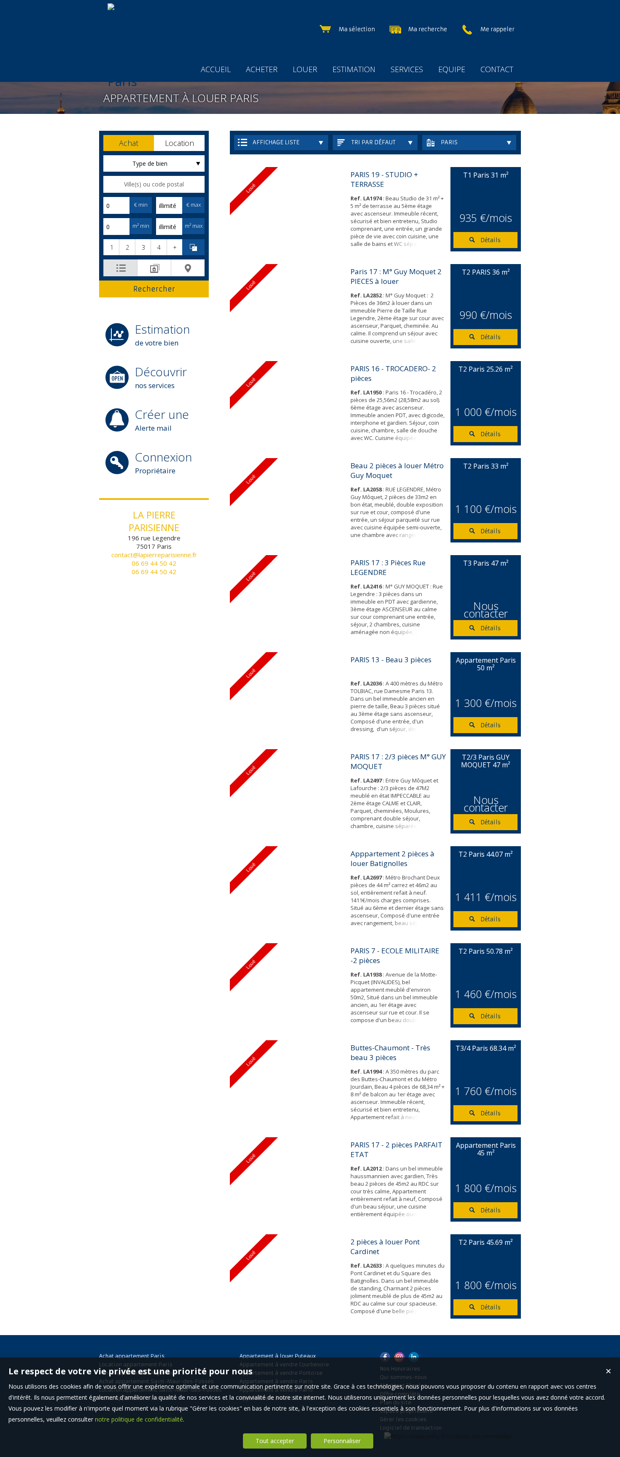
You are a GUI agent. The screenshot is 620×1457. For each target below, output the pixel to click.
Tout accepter (275, 1441)
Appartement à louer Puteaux (278, 1356)
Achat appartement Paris (131, 1356)
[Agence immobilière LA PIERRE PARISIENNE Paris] (147, 81)
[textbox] (154, 184)
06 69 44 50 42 (154, 563)
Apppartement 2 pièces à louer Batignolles (392, 858)
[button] (128, 143)
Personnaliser (342, 1441)
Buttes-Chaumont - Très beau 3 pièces (390, 1052)
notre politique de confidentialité (139, 1419)
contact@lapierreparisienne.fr (154, 554)
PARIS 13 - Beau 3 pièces (390, 659)
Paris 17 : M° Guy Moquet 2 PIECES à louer (396, 276)
